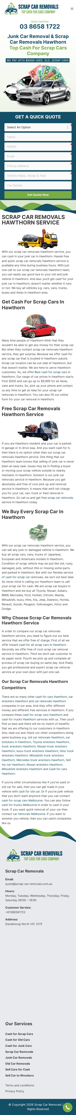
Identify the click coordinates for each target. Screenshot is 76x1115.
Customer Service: (18, 907)
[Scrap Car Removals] (32, 8)
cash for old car (29, 791)
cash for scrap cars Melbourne (22, 800)
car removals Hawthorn (50, 701)
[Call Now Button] (67, 1107)
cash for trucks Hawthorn (19, 719)
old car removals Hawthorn (46, 737)
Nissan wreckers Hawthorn (44, 764)
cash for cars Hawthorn (51, 696)
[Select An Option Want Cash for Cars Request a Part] (38, 127)
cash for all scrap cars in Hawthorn (42, 644)
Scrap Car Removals (24, 871)
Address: (11, 919)
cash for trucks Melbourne (19, 805)
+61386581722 (15, 912)
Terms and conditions (19, 1085)
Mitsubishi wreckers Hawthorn (22, 769)
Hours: (10, 891)
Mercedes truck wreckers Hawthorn (40, 760)
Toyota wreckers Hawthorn (51, 742)
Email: (9, 879)
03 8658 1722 (40, 26)
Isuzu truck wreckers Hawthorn (37, 751)
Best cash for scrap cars (51, 372)
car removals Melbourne (29, 814)
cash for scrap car (17, 577)
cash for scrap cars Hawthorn (42, 714)
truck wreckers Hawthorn (19, 746)
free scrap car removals (57, 497)
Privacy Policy (14, 1091)
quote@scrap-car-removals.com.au (28, 884)
